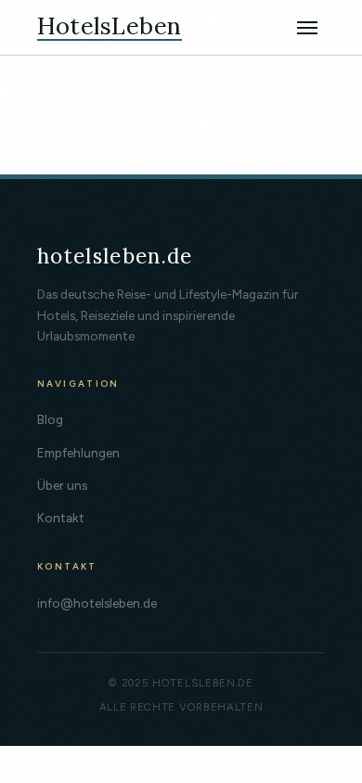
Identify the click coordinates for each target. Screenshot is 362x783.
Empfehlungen (78, 452)
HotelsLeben (109, 27)
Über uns (62, 485)
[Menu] (307, 28)
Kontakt (60, 517)
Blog (50, 419)
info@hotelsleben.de (97, 603)
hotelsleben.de (115, 255)
